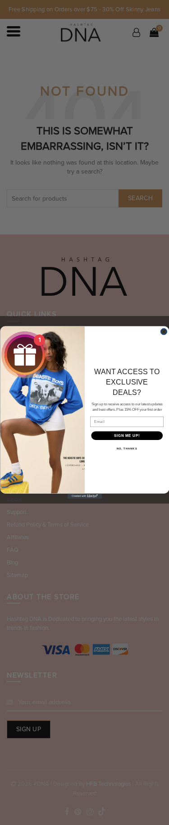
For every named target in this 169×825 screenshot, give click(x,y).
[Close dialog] (163, 332)
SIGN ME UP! (127, 435)
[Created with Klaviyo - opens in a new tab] (84, 496)
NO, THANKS (126, 448)
